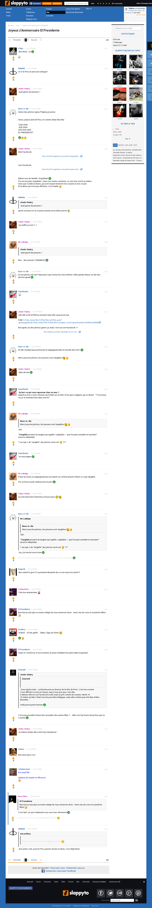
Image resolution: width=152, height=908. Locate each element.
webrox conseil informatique (81, 906)
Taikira (131, 8)
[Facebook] (101, 893)
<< (9, 40)
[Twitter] (110, 893)
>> (41, 40)
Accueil (9, 9)
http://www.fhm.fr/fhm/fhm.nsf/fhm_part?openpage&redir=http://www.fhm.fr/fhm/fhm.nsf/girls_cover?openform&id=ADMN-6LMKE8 (58, 321)
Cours (28, 9)
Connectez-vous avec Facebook (61, 871)
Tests (8, 16)
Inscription (57, 3)
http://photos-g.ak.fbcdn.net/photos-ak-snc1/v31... (61, 332)
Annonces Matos (73, 9)
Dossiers (29, 16)
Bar (47, 12)
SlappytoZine (31, 19)
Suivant (34, 40)
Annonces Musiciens (74, 12)
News (8, 12)
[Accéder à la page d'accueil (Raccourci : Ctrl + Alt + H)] (16, 4)
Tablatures (30, 12)
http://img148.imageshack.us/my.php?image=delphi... (61, 156)
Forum (49, 9)
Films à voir (94, 906)
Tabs (126, 145)
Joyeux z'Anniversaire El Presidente (35, 25)
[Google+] (129, 893)
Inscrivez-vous (58, 868)
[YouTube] (119, 893)
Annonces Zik (114, 882)
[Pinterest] (138, 893)
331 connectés (117, 3)
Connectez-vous (74, 868)
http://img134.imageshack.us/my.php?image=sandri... (61, 169)
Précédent (17, 40)
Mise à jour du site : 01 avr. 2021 (62, 906)
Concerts (49, 16)
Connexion (37, 3)
